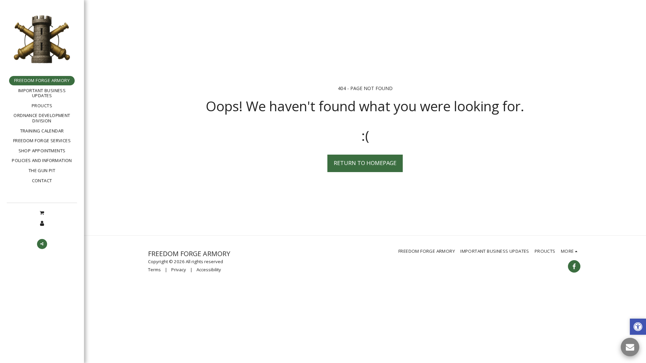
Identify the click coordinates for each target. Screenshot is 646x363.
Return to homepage (365, 163)
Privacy (178, 270)
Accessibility (208, 270)
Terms (154, 270)
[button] (41, 212)
